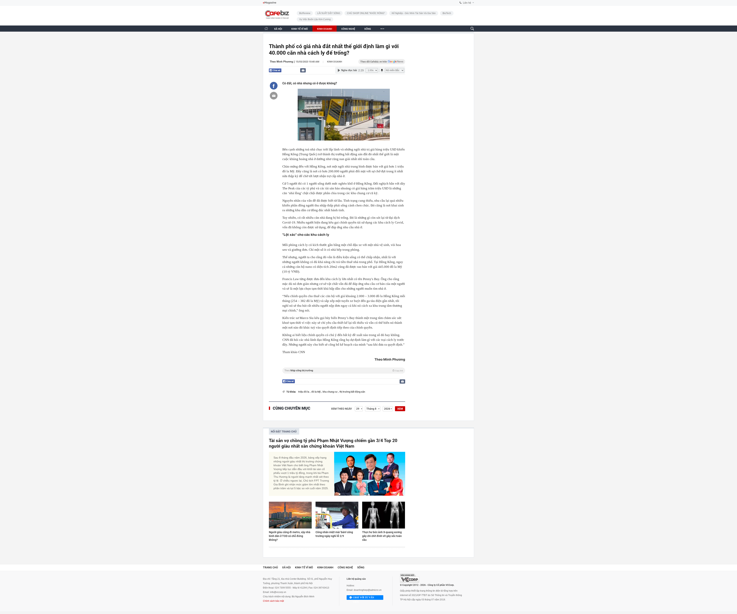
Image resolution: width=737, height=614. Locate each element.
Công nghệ (345, 567)
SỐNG (367, 28)
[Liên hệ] (303, 70)
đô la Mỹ (316, 391)
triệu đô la (304, 391)
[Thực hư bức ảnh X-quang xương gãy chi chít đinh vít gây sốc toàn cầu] (383, 515)
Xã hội (286, 567)
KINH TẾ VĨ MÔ (299, 28)
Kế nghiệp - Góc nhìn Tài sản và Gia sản (414, 13)
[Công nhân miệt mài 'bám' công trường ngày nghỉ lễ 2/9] (337, 515)
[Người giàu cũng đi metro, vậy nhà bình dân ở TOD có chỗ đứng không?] (290, 515)
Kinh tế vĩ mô (304, 567)
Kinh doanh (334, 61)
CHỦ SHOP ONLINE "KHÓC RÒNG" (366, 13)
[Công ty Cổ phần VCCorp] (409, 578)
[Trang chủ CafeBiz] (266, 28)
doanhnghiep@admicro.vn (368, 590)
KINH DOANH (324, 28)
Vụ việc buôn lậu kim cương (315, 19)
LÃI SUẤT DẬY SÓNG (328, 13)
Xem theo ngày (341, 408)
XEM (400, 408)
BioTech (447, 13)
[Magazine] (269, 3)
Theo (343, 370)
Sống (360, 567)
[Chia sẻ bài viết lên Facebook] (274, 86)
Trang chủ (270, 567)
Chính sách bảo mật (273, 601)
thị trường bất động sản (352, 391)
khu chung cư (330, 391)
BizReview (304, 13)
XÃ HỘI (278, 28)
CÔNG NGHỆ (348, 28)
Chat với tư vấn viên (363, 598)
